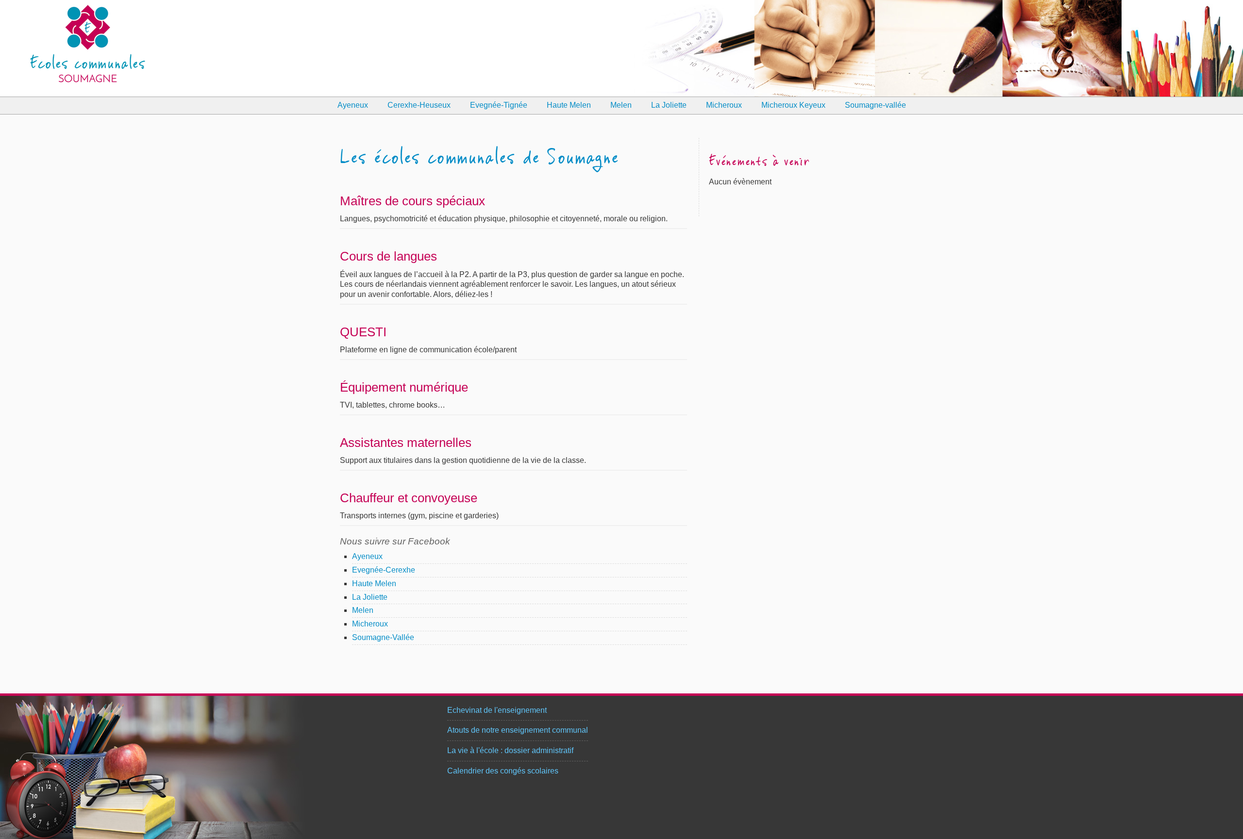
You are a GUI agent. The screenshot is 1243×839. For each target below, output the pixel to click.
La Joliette (669, 105)
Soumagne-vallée (875, 105)
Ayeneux (352, 105)
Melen (621, 105)
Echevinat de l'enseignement (497, 710)
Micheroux (724, 105)
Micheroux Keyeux (793, 105)
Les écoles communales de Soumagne (479, 159)
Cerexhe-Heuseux (419, 105)
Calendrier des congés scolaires (502, 771)
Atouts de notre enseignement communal (517, 730)
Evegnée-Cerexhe (383, 570)
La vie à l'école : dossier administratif (510, 750)
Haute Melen (569, 105)
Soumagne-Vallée (383, 637)
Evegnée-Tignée (498, 105)
